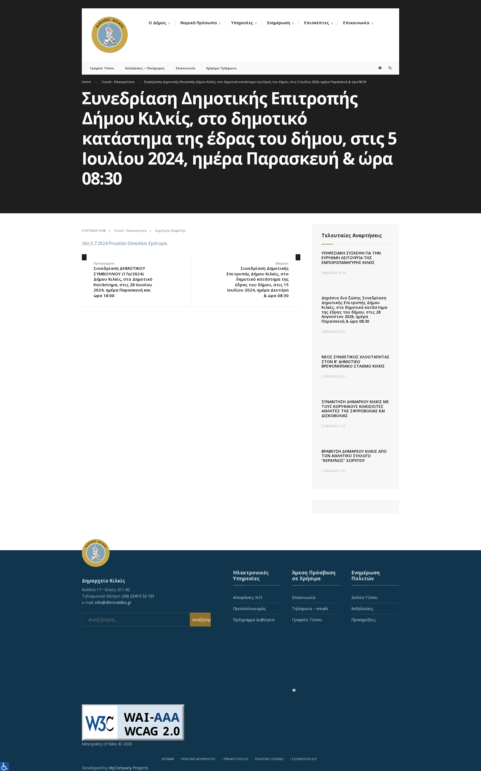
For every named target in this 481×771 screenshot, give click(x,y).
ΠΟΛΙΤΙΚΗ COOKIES (269, 759)
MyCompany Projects (128, 767)
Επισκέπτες (316, 22)
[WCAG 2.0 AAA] (240, 722)
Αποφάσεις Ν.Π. (248, 597)
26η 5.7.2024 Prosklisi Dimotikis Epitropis (124, 243)
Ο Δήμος (157, 22)
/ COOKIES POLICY (303, 759)
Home (86, 82)
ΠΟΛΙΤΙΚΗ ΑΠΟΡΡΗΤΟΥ (198, 759)
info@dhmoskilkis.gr (113, 602)
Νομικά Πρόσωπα (198, 22)
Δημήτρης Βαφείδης (170, 230)
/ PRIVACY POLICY (235, 759)
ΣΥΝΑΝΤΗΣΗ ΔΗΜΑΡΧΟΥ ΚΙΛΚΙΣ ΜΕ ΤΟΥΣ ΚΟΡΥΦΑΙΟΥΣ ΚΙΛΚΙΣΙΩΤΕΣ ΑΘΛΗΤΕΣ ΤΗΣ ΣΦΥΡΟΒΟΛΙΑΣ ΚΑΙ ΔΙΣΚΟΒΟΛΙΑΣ (355, 408)
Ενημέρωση (278, 22)
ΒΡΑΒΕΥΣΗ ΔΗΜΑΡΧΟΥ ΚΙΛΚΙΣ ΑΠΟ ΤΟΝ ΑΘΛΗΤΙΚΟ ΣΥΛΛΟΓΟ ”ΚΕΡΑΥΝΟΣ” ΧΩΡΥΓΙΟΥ (354, 456)
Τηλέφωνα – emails (310, 608)
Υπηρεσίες (242, 22)
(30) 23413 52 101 (138, 596)
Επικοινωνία (356, 22)
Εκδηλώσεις (362, 608)
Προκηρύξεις (363, 619)
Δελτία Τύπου (364, 597)
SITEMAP (167, 759)
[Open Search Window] (386, 68)
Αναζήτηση (201, 619)
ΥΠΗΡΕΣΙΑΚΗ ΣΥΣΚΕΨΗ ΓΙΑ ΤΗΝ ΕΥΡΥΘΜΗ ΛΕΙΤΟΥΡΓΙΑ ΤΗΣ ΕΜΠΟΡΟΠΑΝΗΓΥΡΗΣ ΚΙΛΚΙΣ (351, 257)
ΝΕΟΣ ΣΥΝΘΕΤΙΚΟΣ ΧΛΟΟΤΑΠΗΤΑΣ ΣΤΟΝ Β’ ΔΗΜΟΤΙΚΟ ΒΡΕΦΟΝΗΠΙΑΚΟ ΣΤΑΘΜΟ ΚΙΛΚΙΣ (355, 361)
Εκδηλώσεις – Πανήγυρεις (145, 68)
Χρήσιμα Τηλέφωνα (221, 68)
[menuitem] (162, 22)
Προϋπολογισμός (249, 608)
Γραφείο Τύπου (102, 68)
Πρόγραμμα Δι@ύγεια (253, 619)
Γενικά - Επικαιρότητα (118, 82)
